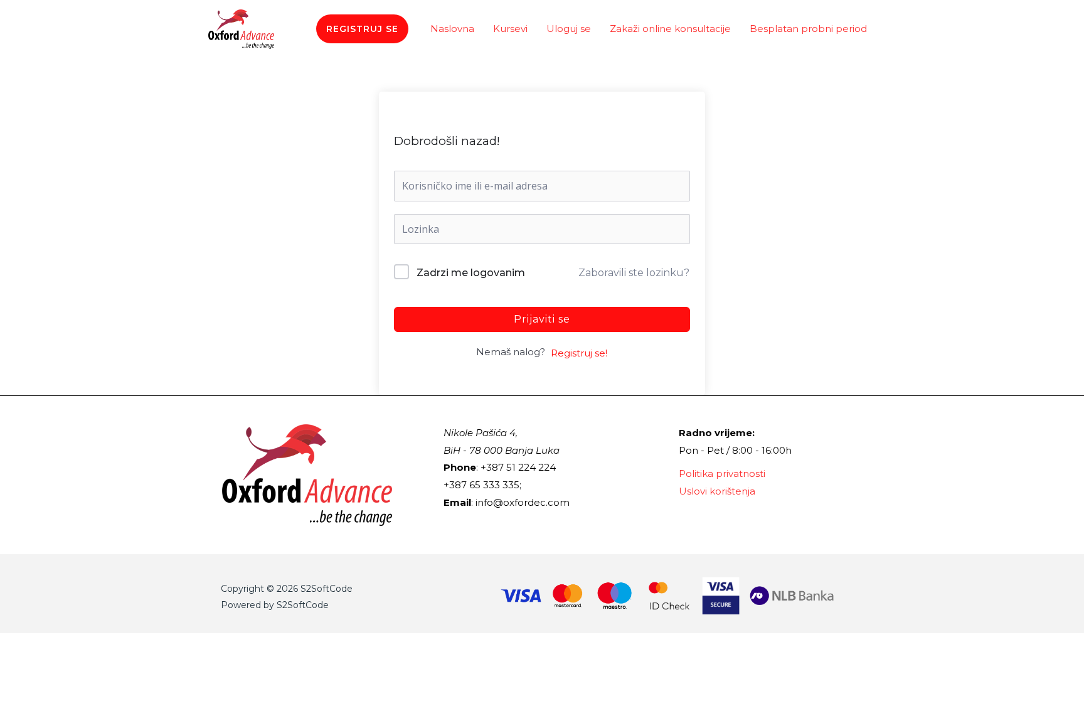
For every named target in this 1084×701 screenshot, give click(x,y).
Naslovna (452, 29)
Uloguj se (568, 29)
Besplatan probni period (808, 29)
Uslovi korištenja (717, 491)
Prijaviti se (542, 319)
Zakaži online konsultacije (670, 29)
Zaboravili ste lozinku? (633, 273)
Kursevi (510, 29)
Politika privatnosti (722, 473)
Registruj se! (579, 353)
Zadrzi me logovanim (471, 273)
